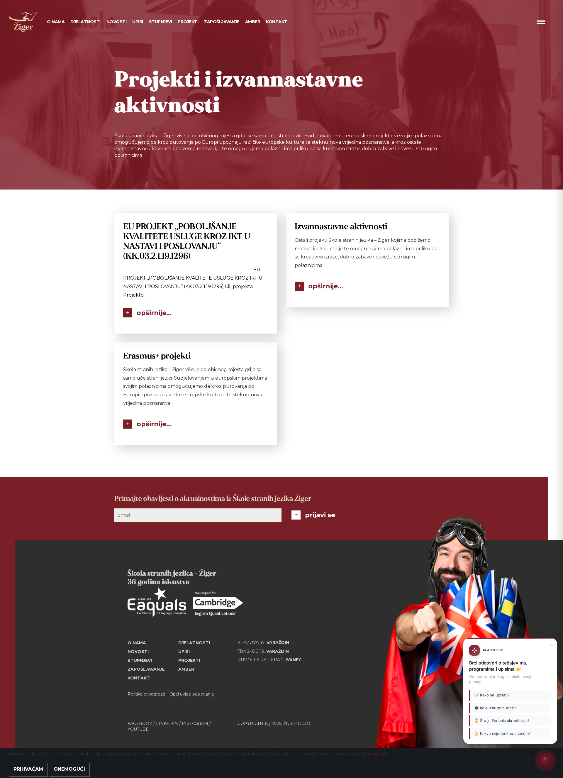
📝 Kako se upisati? (492, 695)
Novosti (138, 651)
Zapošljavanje (221, 21)
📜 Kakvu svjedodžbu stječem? (502, 733)
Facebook (140, 723)
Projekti (188, 21)
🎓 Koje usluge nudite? (495, 708)
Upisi (137, 21)
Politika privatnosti (146, 694)
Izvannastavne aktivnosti (341, 226)
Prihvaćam (28, 769)
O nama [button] (56, 21)
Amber (252, 21)
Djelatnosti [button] (85, 21)
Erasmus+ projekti (157, 356)
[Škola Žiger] (23, 21)
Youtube (138, 729)
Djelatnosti (194, 642)
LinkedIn (167, 723)
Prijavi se (320, 515)
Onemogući (69, 769)
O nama (137, 642)
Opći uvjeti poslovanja (191, 694)
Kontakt (276, 21)
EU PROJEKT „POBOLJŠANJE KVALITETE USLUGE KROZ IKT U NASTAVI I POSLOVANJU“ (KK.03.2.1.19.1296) (186, 241)
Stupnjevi (160, 21)
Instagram (195, 723)
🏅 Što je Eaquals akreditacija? (502, 720)
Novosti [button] (116, 21)
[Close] (551, 645)
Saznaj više (374, 754)
